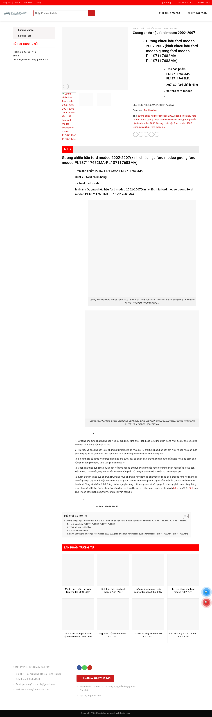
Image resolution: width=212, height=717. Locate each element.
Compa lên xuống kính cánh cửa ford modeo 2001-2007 (78, 635)
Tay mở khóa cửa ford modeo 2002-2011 (183, 591)
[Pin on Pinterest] (151, 134)
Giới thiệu (28, 3)
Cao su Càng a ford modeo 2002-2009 (183, 635)
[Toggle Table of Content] (184, 516)
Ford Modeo (170, 28)
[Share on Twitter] (140, 134)
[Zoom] (66, 86)
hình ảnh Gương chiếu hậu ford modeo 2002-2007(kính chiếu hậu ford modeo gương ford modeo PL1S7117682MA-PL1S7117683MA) (129, 534)
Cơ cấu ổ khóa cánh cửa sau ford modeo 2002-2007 (148, 591)
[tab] (67, 149)
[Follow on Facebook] (79, 667)
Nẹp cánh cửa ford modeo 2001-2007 (112, 635)
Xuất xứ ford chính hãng (80, 527)
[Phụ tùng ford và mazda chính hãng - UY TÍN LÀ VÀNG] (15, 13)
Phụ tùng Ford (197, 13)
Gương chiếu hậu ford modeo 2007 (174, 123)
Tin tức (17, 3)
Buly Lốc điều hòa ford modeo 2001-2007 (113, 591)
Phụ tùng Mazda (169, 13)
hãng (175, 488)
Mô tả (67, 149)
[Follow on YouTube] (89, 667)
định (190, 488)
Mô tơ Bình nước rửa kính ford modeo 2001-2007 (78, 591)
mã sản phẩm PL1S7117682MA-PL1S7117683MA (92, 524)
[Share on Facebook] (135, 134)
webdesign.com (123, 713)
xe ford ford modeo (79, 531)
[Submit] (91, 13)
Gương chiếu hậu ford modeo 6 (149, 127)
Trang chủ (6, 3)
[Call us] (84, 667)
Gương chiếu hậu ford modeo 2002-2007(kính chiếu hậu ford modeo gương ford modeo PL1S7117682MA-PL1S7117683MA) (126, 520)
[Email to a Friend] (146, 134)
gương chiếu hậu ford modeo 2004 (164, 119)
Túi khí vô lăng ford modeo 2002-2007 (148, 635)
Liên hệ (38, 3)
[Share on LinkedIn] (156, 134)
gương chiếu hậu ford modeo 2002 (155, 115)
